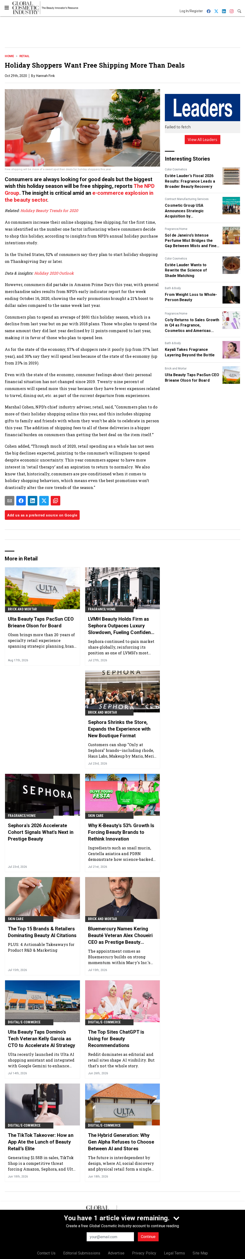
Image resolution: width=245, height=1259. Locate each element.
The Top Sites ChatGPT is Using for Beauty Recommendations (116, 1038)
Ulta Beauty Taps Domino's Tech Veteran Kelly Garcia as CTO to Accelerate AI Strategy (41, 1038)
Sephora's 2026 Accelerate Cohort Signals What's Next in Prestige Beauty (40, 832)
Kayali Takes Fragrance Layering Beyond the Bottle (190, 352)
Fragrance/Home (176, 229)
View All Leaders (202, 139)
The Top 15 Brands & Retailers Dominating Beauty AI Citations (42, 932)
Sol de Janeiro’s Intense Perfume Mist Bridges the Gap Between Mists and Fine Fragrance (191, 241)
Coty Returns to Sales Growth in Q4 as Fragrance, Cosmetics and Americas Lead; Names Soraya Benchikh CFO (192, 325)
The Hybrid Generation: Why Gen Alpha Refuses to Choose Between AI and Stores (121, 1141)
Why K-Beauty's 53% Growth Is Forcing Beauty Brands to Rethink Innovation (121, 832)
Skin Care (96, 816)
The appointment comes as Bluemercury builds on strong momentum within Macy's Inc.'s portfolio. (119, 957)
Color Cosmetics (176, 169)
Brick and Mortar (176, 368)
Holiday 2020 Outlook (54, 273)
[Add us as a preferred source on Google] (55, 500)
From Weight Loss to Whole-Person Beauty (191, 297)
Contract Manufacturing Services (187, 199)
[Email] (9, 500)
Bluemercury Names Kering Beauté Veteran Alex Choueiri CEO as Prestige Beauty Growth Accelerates (120, 935)
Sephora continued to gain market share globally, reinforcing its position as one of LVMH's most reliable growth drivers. (121, 647)
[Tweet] (44, 500)
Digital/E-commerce (24, 1022)
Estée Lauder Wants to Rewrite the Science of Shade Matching (186, 270)
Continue (148, 1236)
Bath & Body (173, 288)
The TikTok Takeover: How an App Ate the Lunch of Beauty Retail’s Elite (40, 1141)
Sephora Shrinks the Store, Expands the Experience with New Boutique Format (119, 728)
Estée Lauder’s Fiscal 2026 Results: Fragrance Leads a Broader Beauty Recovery (190, 181)
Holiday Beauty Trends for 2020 (49, 210)
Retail (24, 56)
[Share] (21, 500)
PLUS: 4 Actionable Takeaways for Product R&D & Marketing (41, 947)
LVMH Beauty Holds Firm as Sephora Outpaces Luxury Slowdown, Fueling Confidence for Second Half (122, 626)
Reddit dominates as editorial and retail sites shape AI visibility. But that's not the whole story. (121, 1060)
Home (9, 56)
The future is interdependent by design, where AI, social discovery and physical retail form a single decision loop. (121, 1163)
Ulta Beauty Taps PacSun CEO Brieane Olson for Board (192, 377)
